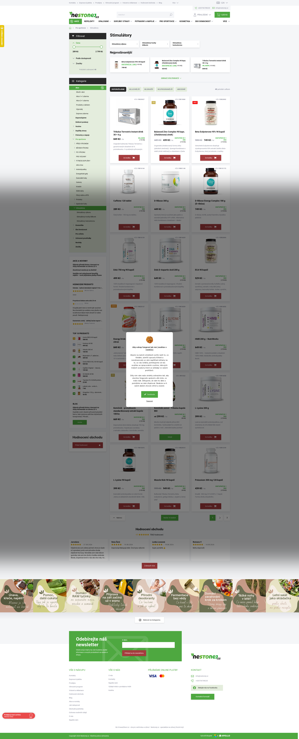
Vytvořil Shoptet (206, 736)
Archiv (80, 422)
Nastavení (149, 401)
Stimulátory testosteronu (86, 221)
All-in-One (79, 165)
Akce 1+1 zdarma (82, 96)
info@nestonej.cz (202, 676)
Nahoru (119, 518)
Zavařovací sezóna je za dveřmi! (84, 270)
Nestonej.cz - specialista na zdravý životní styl (167, 727)
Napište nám (73, 720)
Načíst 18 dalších (170, 518)
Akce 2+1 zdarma (82, 101)
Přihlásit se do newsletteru (134, 653)
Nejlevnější (134, 89)
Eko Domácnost (81, 229)
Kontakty (72, 3)
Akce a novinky (74, 701)
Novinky (79, 242)
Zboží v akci (80, 92)
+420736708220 (202, 681)
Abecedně (181, 89)
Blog (160, 3)
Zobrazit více (149, 566)
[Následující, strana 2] (220, 518)
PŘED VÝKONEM (82, 144)
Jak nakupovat (74, 705)
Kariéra (111, 690)
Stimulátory (80, 208)
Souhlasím (151, 394)
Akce (77, 88)
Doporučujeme (81, 118)
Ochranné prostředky (83, 238)
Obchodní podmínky (76, 709)
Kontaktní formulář (203, 697)
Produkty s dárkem (83, 105)
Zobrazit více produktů (170, 78)
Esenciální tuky (81, 178)
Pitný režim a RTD (82, 195)
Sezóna (78, 126)
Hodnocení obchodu (148, 3)
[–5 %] (170, 461)
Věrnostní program (112, 3)
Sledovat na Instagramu (151, 620)
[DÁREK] (129, 320)
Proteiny (79, 199)
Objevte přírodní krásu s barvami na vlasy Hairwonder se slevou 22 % (86, 265)
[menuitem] (75, 21)
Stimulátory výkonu (84, 212)
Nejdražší (148, 89)
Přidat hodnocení (81, 445)
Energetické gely (82, 174)
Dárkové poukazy (82, 122)
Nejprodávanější (165, 89)
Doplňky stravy (81, 131)
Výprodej (79, 109)
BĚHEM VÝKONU (82, 148)
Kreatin (78, 186)
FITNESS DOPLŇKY (83, 161)
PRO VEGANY (81, 156)
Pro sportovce (81, 139)
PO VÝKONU (80, 152)
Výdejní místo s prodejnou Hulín (120, 686)
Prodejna (98, 3)
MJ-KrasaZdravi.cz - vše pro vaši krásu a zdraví (133, 727)
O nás (71, 716)
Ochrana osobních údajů (78, 712)
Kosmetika (80, 225)
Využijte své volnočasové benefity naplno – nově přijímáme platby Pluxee (87, 274)
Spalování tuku (81, 204)
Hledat (171, 15)
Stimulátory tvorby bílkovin (86, 217)
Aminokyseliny (81, 169)
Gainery (79, 182)
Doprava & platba (85, 3)
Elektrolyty (80, 191)
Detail (170, 437)
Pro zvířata (80, 234)
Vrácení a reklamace (130, 3)
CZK (223, 3)
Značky (78, 247)
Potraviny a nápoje (82, 135)
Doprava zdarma (82, 113)
